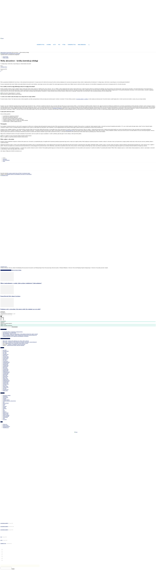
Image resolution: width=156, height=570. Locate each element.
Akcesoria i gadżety (7, 395)
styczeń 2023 (5, 361)
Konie (4, 404)
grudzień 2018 (5, 379)
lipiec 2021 (5, 367)
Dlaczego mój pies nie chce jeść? (7, 535)
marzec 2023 (5, 358)
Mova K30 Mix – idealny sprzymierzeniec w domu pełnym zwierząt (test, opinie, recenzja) (20, 334)
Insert (13, 568)
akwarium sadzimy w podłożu (82, 98)
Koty (4, 405)
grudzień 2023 (5, 354)
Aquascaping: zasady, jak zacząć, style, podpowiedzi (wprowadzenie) (15, 542)
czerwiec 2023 (6, 356)
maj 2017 (5, 388)
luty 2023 (5, 359)
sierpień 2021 (5, 366)
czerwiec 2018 (6, 384)
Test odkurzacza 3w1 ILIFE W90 (9, 332)
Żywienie (5, 419)
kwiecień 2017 (6, 389)
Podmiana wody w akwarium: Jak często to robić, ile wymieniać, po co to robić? (20, 309)
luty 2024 (5, 353)
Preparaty (5, 408)
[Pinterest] (11, 73)
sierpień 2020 (5, 374)
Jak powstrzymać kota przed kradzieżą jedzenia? (11, 538)
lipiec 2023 (5, 355)
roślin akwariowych (69, 130)
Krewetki (5, 406)
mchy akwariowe (6, 160)
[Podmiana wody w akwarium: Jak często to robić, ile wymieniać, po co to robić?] (7, 306)
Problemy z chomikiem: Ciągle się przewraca (16, 344)
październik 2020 (6, 372)
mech (4, 161)
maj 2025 (5, 350)
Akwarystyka (8, 52)
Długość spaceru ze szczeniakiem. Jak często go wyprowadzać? (19, 174)
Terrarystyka (5, 417)
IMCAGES (5, 340)
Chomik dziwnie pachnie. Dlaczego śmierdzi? (15, 345)
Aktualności (5, 396)
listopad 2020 (5, 370)
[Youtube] (8, 499)
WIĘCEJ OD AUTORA (16, 270)
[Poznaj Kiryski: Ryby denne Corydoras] (7, 293)
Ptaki (4, 410)
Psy (3, 409)
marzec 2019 (5, 378)
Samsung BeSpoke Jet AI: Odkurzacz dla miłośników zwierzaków (16, 336)
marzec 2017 (5, 390)
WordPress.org (6, 427)
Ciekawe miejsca (6, 399)
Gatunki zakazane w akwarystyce (9, 400)
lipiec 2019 (5, 377)
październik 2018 (6, 380)
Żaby (4, 418)
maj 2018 (5, 385)
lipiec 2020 (5, 375)
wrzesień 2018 (6, 381)
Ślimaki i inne (5, 414)
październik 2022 (6, 362)
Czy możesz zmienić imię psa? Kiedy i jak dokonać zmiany (18, 173)
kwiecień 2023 (6, 357)
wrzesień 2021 (6, 365)
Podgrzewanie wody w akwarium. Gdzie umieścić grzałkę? (16, 343)
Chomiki (4, 398)
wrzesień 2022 (6, 363)
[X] (7, 73)
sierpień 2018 (5, 382)
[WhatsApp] (16, 73)
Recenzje (4, 411)
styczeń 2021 (5, 368)
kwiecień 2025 (6, 351)
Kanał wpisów (6, 425)
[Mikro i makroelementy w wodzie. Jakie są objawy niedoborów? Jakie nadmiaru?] (7, 280)
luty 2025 (5, 352)
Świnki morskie (6, 416)
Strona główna (3, 52)
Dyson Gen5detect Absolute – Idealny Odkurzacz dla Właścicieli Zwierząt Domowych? (20, 335)
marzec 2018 (5, 386)
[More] (20, 73)
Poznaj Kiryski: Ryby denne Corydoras (10, 296)
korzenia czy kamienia (57, 108)
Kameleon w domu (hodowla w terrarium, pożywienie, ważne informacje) (22, 342)
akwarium (5, 159)
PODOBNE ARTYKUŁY (5, 270)
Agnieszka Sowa (3, 66)
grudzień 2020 (5, 369)
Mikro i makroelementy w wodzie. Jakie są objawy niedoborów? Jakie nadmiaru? (21, 283)
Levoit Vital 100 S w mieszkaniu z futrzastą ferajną (13, 331)
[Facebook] (2, 73)
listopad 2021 (5, 364)
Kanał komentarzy (6, 426)
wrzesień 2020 (6, 373)
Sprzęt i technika (6, 415)
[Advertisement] (14, 78)
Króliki (4, 407)
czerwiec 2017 (6, 387)
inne (4, 401)
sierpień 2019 (5, 376)
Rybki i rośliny (6, 57)
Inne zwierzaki (6, 403)
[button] (88, 44)
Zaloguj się (5, 424)
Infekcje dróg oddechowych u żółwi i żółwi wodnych (18, 340)
